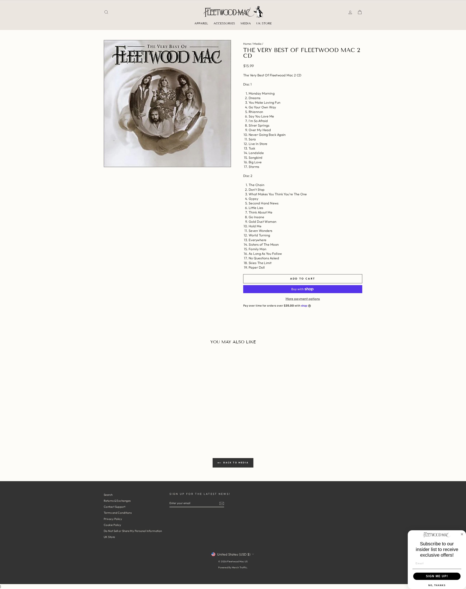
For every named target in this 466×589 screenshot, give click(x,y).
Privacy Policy (113, 519)
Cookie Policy (112, 525)
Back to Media (235, 462)
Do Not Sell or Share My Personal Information (133, 531)
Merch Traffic (239, 567)
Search (108, 494)
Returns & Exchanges (117, 500)
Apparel (201, 23)
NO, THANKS (437, 585)
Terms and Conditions (118, 512)
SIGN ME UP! (437, 576)
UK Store (264, 23)
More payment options (303, 299)
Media (245, 23)
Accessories (224, 23)
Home (247, 43)
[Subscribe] (221, 503)
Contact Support (114, 506)
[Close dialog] (462, 534)
